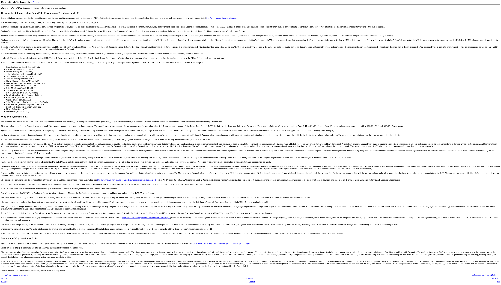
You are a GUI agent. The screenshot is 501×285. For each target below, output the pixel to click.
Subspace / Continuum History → (486, 275)
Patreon (36, 2)
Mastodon (496, 278)
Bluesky (4, 282)
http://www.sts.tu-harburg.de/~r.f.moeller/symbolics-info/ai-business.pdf (126, 180)
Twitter (252, 282)
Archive (4, 278)
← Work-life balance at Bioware (14, 275)
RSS (498, 282)
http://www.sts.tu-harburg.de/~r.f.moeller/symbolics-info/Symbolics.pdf (220, 243)
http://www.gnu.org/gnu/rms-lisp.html (221, 18)
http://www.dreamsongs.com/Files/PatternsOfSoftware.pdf (146, 218)
